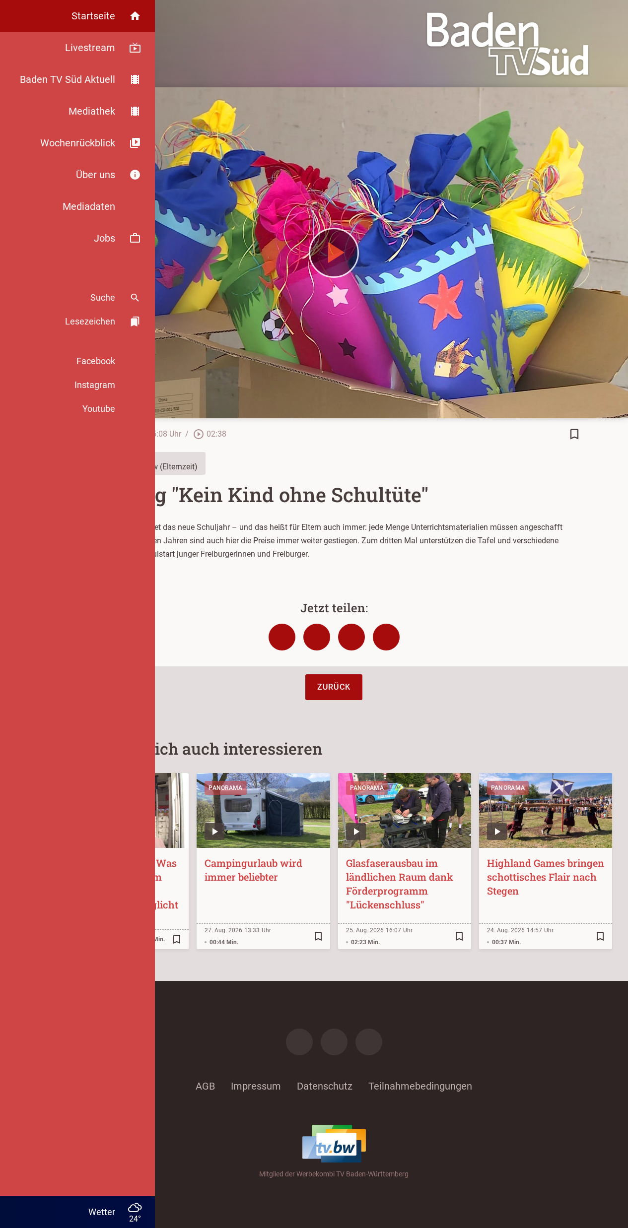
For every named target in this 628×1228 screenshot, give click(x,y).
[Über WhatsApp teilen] (351, 637)
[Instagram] (334, 1042)
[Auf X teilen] (316, 637)
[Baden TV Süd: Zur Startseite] (507, 43)
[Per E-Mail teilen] (386, 637)
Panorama (225, 787)
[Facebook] (299, 1042)
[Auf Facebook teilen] (282, 637)
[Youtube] (368, 1042)
